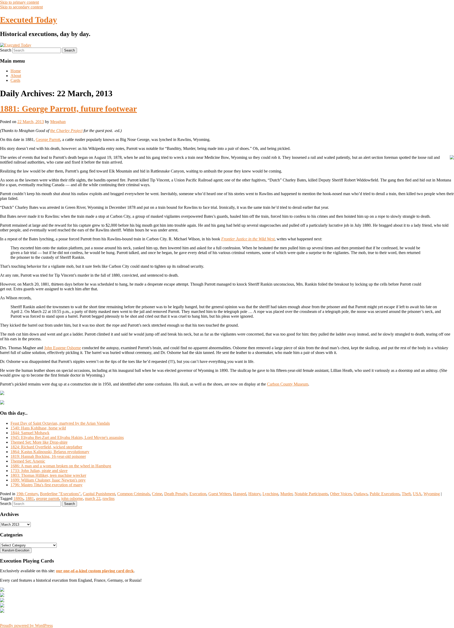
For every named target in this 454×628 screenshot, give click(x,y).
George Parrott (48, 139)
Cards (15, 80)
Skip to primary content (19, 2)
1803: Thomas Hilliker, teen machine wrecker (48, 475)
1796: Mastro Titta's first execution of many (46, 485)
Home (16, 71)
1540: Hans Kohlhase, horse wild (38, 428)
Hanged (239, 494)
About (16, 75)
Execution (197, 494)
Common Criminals (133, 494)
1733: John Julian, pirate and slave (39, 470)
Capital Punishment (99, 494)
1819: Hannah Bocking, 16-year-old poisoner (48, 456)
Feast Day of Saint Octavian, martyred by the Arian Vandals (60, 423)
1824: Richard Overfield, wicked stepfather (46, 447)
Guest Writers (219, 494)
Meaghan (58, 121)
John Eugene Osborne (62, 348)
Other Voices (341, 494)
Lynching (270, 494)
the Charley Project (66, 130)
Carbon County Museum (287, 384)
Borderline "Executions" (60, 494)
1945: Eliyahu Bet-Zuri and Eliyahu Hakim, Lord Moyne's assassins (67, 437)
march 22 (92, 498)
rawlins (108, 498)
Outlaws (361, 494)
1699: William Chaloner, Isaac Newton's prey (48, 480)
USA (417, 494)
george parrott (47, 498)
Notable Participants (311, 494)
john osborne (72, 498)
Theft (406, 494)
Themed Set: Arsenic (28, 461)
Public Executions (385, 494)
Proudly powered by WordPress (26, 625)
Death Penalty (175, 494)
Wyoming (432, 494)
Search (5, 50)
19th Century (27, 494)
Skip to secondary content (21, 7)
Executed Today (28, 19)
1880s (18, 498)
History (254, 494)
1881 (29, 498)
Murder (286, 494)
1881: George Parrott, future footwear (68, 108)
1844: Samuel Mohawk (30, 433)
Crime (157, 494)
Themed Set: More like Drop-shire (39, 442)
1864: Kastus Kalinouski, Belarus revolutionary (50, 451)
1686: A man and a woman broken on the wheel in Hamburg (61, 466)
